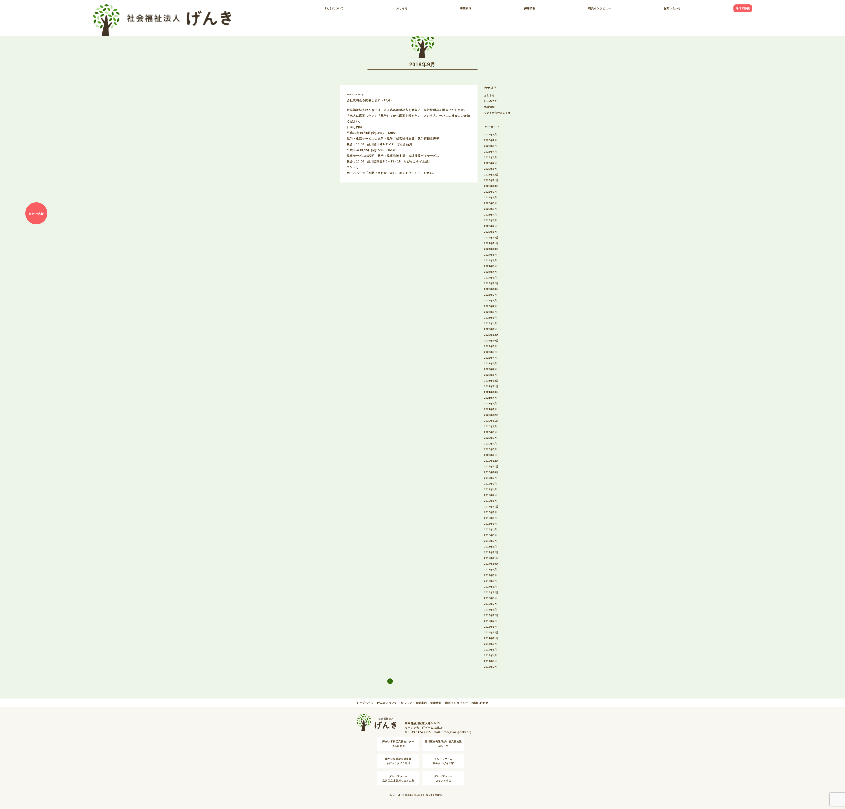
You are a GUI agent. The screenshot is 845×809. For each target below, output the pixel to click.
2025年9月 (490, 191)
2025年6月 (490, 203)
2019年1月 (490, 500)
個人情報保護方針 (435, 795)
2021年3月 (490, 403)
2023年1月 (490, 329)
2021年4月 (490, 397)
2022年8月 (490, 346)
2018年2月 (490, 541)
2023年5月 (490, 317)
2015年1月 (490, 626)
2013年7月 (490, 666)
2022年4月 (490, 357)
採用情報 (530, 8)
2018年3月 (490, 535)
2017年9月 (490, 569)
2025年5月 (490, 209)
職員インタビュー (599, 8)
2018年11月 (491, 506)
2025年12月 (491, 174)
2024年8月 (490, 254)
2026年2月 (490, 163)
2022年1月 (490, 375)
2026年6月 (490, 146)
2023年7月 (490, 306)
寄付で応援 (743, 8)
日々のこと (490, 101)
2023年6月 (490, 312)
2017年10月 (491, 563)
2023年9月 (490, 294)
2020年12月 (491, 415)
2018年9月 (490, 512)
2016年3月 (490, 598)
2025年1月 (490, 231)
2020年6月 (490, 432)
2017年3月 (490, 581)
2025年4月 (490, 214)
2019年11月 (491, 466)
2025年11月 (491, 180)
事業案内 (466, 8)
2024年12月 (491, 237)
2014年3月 (490, 661)
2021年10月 (491, 392)
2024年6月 (490, 266)
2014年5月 (490, 649)
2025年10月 (491, 186)
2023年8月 (490, 300)
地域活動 (489, 106)
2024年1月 (490, 277)
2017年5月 (490, 575)
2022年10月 (491, 340)
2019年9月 (490, 478)
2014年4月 (490, 655)
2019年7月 (490, 483)
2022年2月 (490, 369)
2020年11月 (491, 420)
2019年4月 (490, 489)
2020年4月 (490, 443)
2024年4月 (490, 272)
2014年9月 (490, 644)
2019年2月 (490, 495)
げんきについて (334, 8)
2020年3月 (490, 449)
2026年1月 (490, 169)
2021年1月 (490, 409)
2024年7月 (490, 260)
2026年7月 (490, 140)
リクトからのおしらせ (497, 112)
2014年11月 (491, 638)
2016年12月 (491, 592)
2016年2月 (490, 604)
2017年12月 (491, 552)
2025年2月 (490, 226)
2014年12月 (491, 632)
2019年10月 (491, 472)
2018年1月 (490, 546)
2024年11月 (491, 243)
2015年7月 (490, 621)
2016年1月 (490, 609)
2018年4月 (490, 529)
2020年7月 (490, 426)
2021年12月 (491, 380)
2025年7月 (490, 197)
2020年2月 (490, 455)
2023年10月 (491, 289)
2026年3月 (490, 157)
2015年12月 (491, 615)
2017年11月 (491, 558)
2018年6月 (490, 518)
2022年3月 (490, 363)
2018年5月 (490, 523)
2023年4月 (490, 323)
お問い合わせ (672, 8)
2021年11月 (491, 386)
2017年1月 (490, 586)
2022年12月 (491, 335)
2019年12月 (491, 460)
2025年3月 (490, 220)
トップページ (365, 702)
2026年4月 (490, 151)
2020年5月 (490, 438)
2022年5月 (490, 352)
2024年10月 (491, 249)
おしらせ (402, 8)
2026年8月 (490, 134)
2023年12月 (491, 283)
